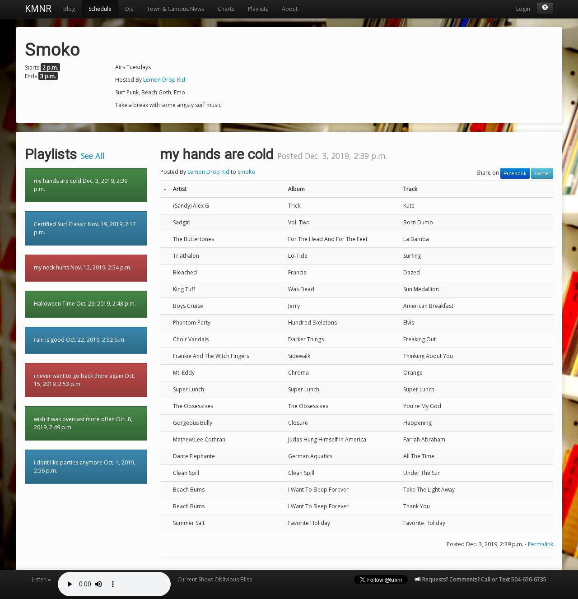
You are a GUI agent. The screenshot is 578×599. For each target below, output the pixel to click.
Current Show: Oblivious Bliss (214, 579)
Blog (69, 9)
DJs (129, 9)
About (290, 9)
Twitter (542, 173)
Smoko (246, 172)
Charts (226, 9)
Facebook (515, 173)
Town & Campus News (175, 9)
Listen (39, 579)
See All (93, 155)
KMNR (38, 8)
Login (523, 9)
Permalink (540, 544)
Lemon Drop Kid (164, 80)
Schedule (100, 9)
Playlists (258, 9)
